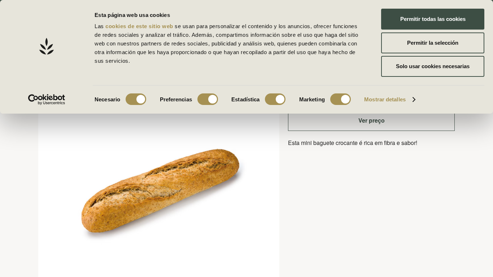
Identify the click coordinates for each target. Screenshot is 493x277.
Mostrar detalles (385, 99)
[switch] (207, 99)
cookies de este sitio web (140, 26)
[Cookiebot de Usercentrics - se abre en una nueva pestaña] (46, 99)
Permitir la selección (432, 43)
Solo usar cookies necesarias (433, 66)
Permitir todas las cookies (433, 19)
